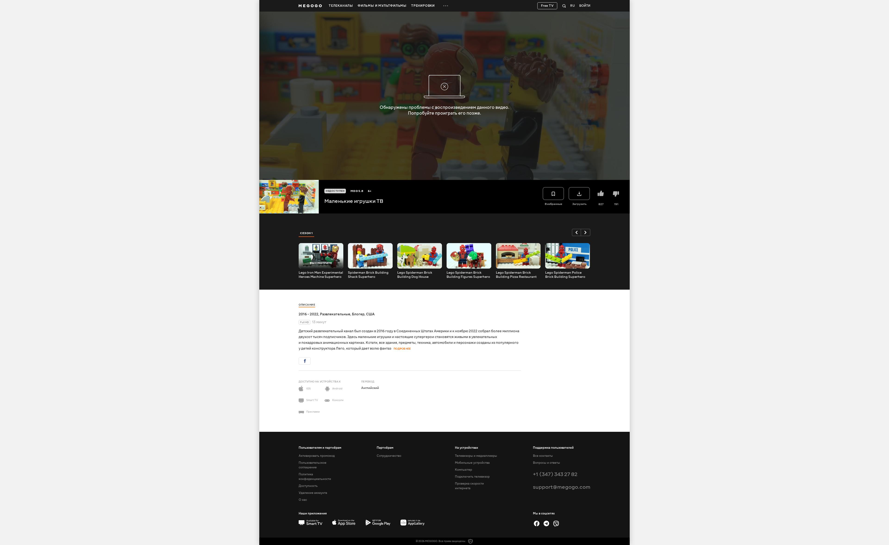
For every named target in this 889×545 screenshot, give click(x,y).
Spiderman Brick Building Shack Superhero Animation (368, 275)
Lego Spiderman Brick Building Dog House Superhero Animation (414, 275)
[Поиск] (564, 5)
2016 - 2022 (308, 314)
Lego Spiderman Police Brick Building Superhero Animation (565, 275)
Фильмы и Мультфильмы (382, 6)
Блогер (358, 314)
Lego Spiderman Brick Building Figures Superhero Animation (468, 275)
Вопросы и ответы (546, 463)
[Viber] (556, 523)
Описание (307, 305)
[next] (585, 232)
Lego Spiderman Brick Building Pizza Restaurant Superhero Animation (516, 275)
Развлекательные (335, 314)
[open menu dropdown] (445, 6)
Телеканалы (341, 6)
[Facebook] (536, 523)
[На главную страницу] (310, 6)
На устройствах (466, 448)
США (370, 314)
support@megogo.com (561, 487)
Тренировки (423, 6)
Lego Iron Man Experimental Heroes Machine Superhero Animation (321, 275)
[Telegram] (546, 523)
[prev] (576, 232)
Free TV (547, 6)
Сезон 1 (306, 233)
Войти (584, 6)
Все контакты (543, 456)
